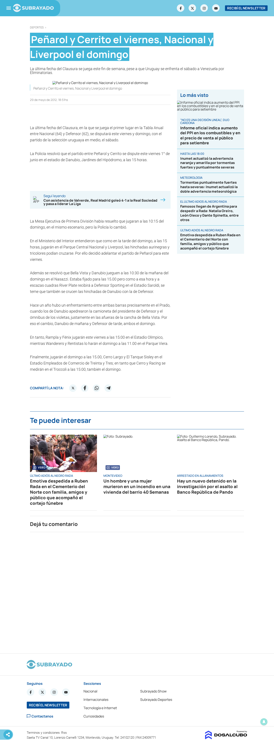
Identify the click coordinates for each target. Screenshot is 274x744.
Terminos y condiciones (44, 733)
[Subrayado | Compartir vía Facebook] (84, 388)
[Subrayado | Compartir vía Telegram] (108, 388)
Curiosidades (93, 716)
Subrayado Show (153, 691)
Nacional (90, 691)
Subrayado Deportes (156, 699)
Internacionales (95, 699)
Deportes (37, 27)
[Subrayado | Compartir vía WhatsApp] (96, 388)
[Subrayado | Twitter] (192, 8)
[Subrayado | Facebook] (180, 8)
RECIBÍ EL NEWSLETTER (246, 8)
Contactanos (42, 716)
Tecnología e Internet (100, 708)
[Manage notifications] (264, 721)
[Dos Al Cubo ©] (226, 738)
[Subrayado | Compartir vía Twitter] (73, 388)
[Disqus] (137, 590)
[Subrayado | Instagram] (204, 8)
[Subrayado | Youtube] (216, 8)
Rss (64, 733)
